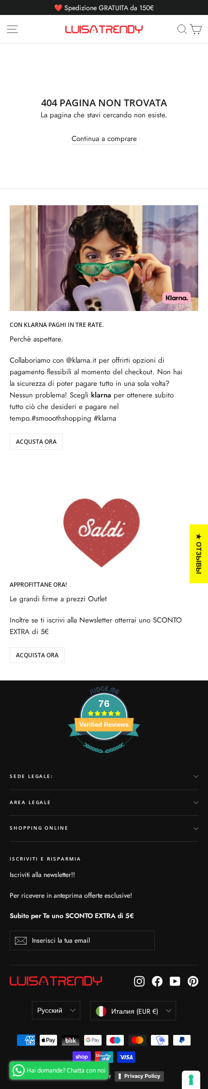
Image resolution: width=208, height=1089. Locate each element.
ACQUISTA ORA (37, 655)
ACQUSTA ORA (36, 442)
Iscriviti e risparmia (45, 859)
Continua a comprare (104, 138)
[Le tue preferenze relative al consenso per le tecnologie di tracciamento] (191, 1080)
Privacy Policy (142, 1076)
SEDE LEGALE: (31, 776)
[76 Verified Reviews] (104, 758)
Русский (49, 1010)
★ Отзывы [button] (199, 553)
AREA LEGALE (30, 802)
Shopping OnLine (39, 828)
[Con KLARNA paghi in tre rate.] (104, 258)
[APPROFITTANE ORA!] (104, 518)
